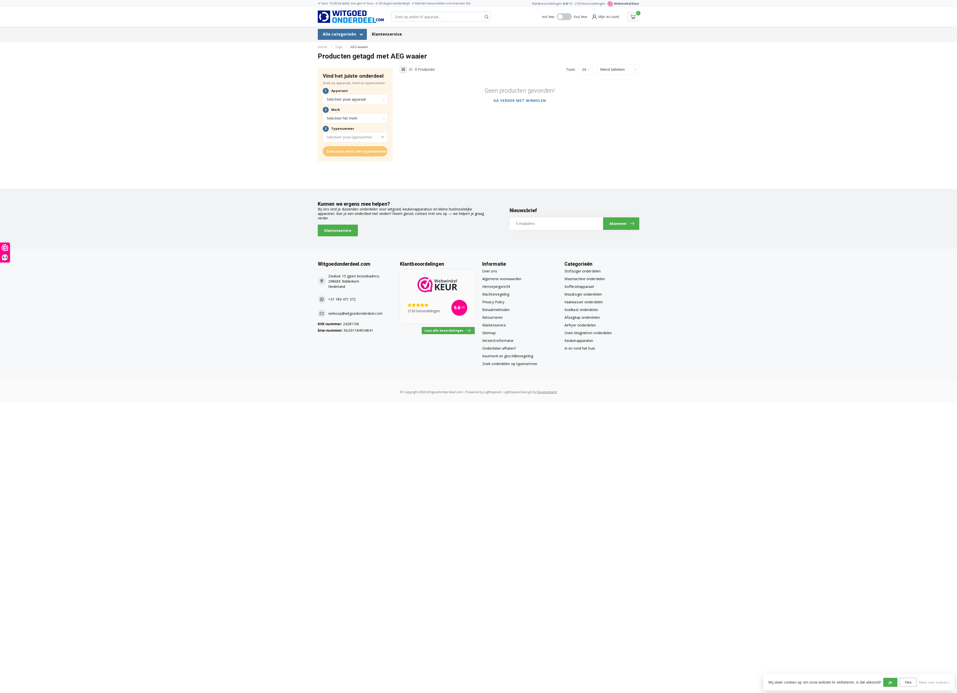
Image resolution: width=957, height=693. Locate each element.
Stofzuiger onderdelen (582, 271)
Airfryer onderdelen (580, 325)
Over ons (489, 271)
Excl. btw (580, 16)
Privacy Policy (493, 302)
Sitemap (489, 332)
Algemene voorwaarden (501, 278)
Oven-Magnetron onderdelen (588, 332)
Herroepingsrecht (496, 286)
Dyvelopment (547, 392)
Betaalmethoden (496, 309)
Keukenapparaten (578, 340)
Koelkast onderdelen (581, 309)
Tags (339, 47)
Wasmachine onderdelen (584, 278)
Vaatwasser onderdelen (583, 302)
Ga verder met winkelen (519, 100)
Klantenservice (387, 34)
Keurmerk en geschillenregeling (507, 356)
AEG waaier (359, 47)
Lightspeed (492, 392)
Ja (890, 682)
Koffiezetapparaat (579, 286)
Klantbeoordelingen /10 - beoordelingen (585, 3)
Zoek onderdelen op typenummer (509, 363)
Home (322, 47)
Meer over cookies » (934, 682)
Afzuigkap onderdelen (582, 317)
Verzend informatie (497, 340)
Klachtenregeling (495, 294)
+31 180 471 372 (342, 299)
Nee (908, 682)
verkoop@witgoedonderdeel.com (355, 313)
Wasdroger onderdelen (583, 294)
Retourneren (492, 317)
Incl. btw (548, 16)
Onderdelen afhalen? (499, 348)
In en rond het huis (579, 348)
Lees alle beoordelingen (443, 330)
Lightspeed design (518, 392)
